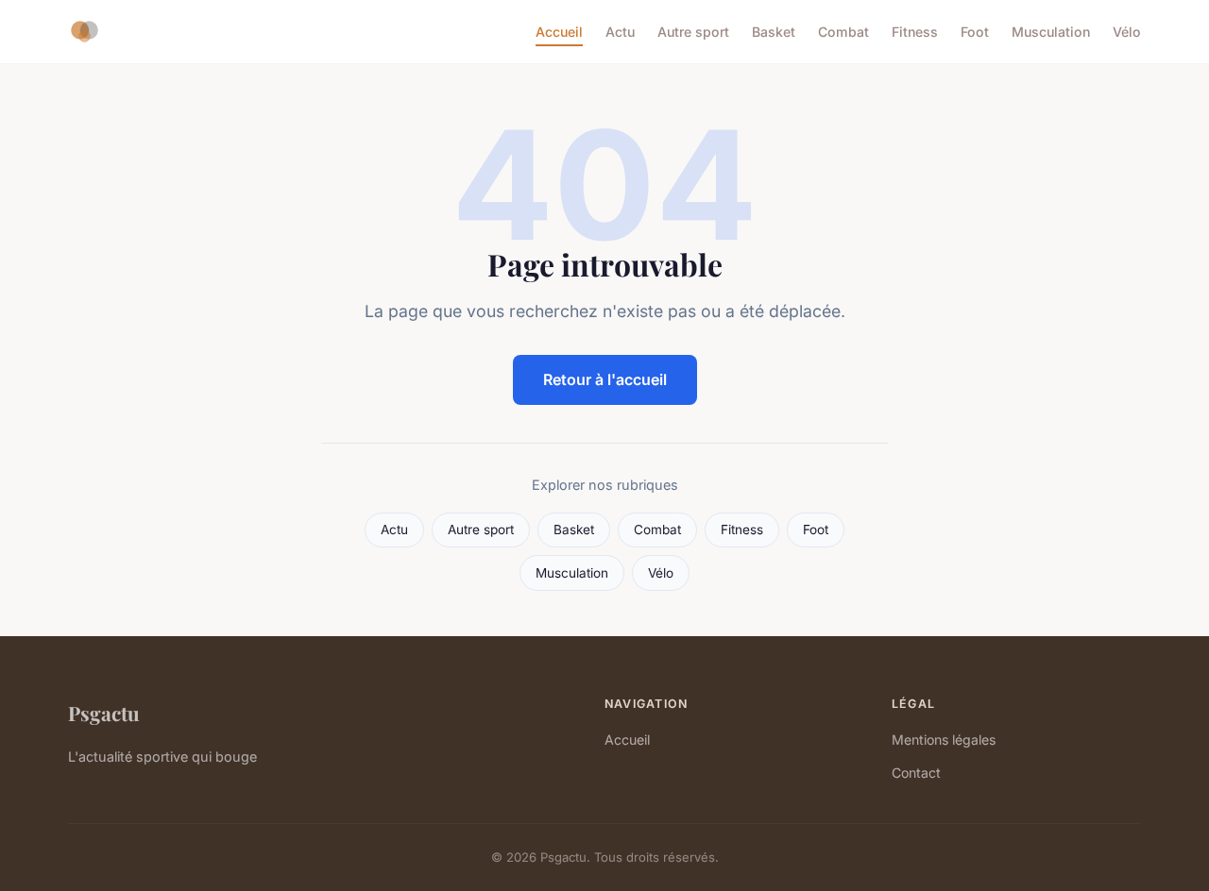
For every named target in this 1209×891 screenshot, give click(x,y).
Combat (843, 32)
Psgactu (104, 712)
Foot (975, 32)
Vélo (1127, 32)
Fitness (915, 32)
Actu (620, 32)
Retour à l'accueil (605, 379)
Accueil (559, 32)
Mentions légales (944, 739)
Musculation (1051, 32)
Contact (916, 773)
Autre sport (693, 32)
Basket (773, 32)
